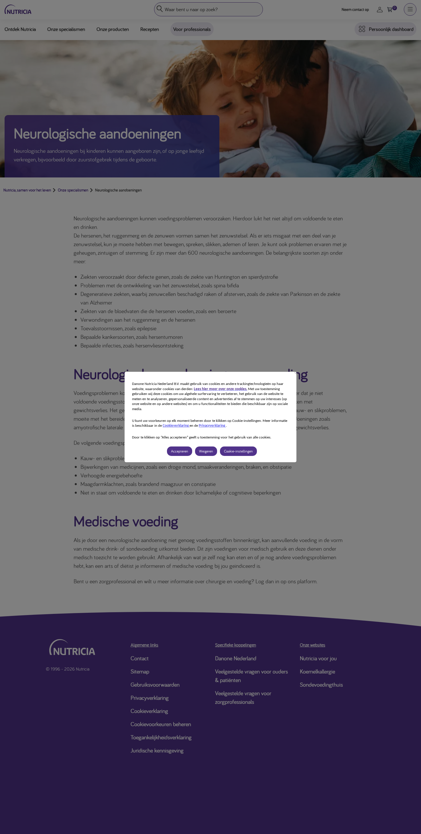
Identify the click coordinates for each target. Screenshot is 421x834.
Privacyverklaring (212, 426)
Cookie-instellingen (238, 451)
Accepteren (179, 451)
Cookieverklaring (176, 426)
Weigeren (206, 451)
